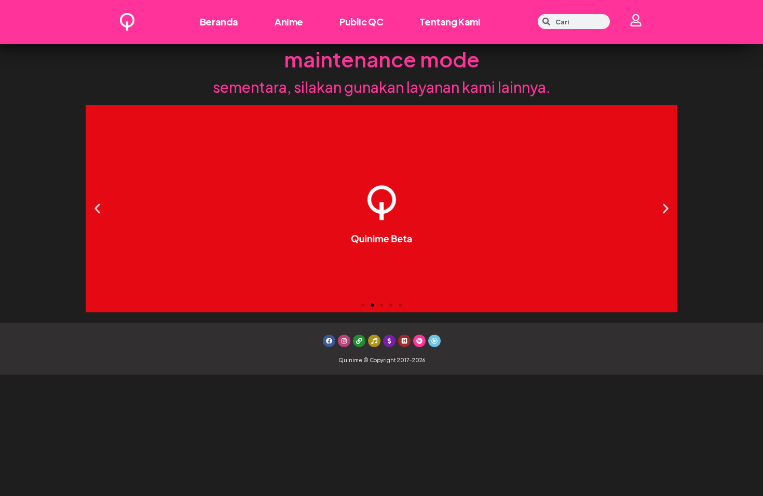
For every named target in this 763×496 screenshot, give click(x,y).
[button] (97, 208)
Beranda (219, 21)
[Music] (374, 341)
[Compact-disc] (419, 341)
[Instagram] (344, 341)
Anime (289, 21)
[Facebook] (329, 341)
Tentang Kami (449, 21)
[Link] (359, 341)
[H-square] (404, 341)
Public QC (361, 21)
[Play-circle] (434, 341)
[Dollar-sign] (389, 341)
